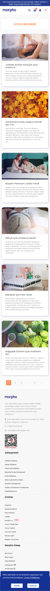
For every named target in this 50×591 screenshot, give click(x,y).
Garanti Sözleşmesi (13, 484)
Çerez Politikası (11, 464)
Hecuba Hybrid (11, 509)
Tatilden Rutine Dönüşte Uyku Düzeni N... (21, 66)
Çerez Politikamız (32, 578)
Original (8, 505)
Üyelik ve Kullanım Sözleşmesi (17, 487)
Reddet (17, 586)
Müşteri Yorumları (12, 539)
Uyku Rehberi (10, 561)
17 (35, 383)
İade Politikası (10, 476)
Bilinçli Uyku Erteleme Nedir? (20, 238)
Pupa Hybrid (10, 513)
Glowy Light (9, 536)
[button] (29, 10)
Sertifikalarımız (11, 491)
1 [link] (8, 383)
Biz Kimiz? (9, 553)
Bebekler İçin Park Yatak (18, 294)
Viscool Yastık (10, 532)
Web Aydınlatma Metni (14, 480)
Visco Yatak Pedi (11, 524)
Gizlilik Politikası (11, 461)
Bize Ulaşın (9, 557)
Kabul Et (33, 586)
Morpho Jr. (9, 520)
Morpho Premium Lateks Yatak (22, 183)
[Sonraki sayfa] (41, 382)
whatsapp (9, 569)
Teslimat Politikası (12, 468)
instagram (9, 565)
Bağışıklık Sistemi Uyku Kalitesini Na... (23, 352)
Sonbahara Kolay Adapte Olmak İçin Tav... (23, 123)
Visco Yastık (10, 528)
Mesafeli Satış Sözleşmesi (15, 472)
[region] (25, 3)
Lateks (7, 517)
